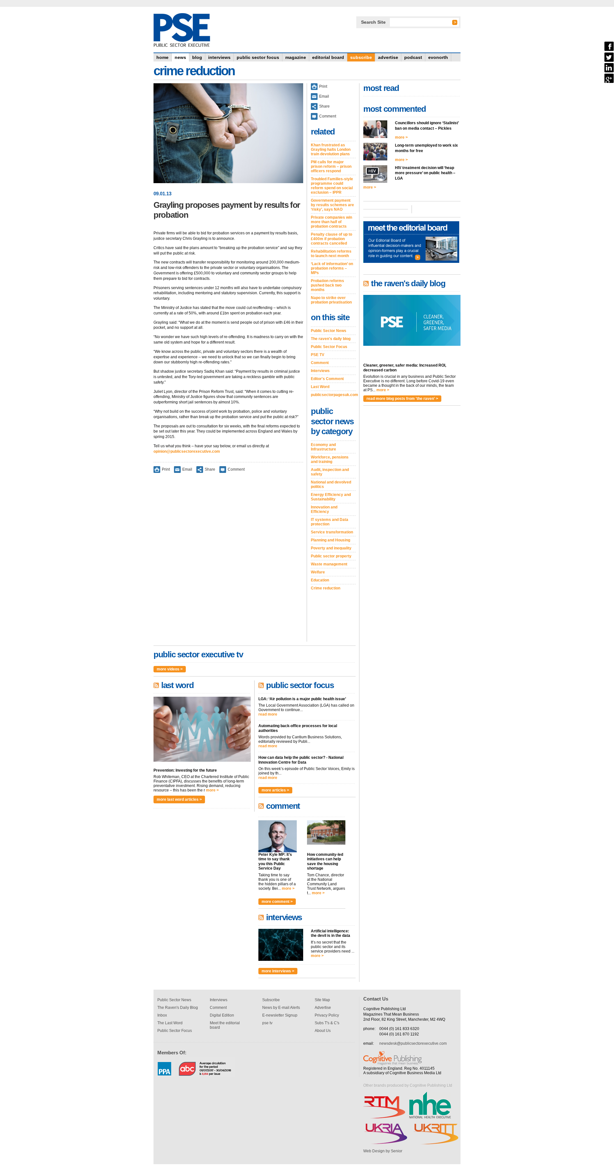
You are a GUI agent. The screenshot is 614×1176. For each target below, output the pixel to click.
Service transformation (332, 532)
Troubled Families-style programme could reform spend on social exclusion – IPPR (332, 186)
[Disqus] (228, 562)
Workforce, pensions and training (330, 459)
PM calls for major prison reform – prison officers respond (331, 166)
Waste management (329, 564)
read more (267, 714)
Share (210, 469)
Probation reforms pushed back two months (327, 285)
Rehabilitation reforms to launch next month (331, 253)
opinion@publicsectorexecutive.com (187, 451)
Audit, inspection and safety (330, 471)
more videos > (170, 669)
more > (212, 790)
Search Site (373, 22)
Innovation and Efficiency (324, 509)
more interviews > (278, 971)
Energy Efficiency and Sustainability (331, 496)
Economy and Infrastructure (323, 446)
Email (187, 469)
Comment (236, 469)
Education (320, 580)
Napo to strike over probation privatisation (331, 300)
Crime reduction (325, 588)
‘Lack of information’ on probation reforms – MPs (332, 268)
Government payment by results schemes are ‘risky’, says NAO (332, 205)
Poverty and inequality (331, 548)
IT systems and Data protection (329, 521)
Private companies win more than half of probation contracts (331, 222)
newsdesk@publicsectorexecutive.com (413, 1043)
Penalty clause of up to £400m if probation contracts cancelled (331, 239)
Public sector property (331, 556)
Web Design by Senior (382, 1151)
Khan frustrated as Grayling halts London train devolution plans (330, 149)
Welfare (318, 572)
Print (166, 469)
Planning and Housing (330, 540)
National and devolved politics (331, 484)
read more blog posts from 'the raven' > (402, 398)
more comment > (277, 901)
